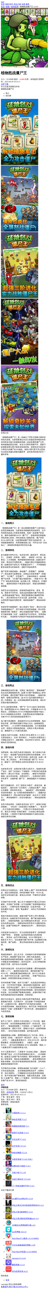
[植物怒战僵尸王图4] (19, 364)
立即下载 (4, 84)
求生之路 (17, 4)
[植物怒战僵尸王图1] (19, 164)
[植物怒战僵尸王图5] (19, 431)
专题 (23, 4)
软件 (11, 4)
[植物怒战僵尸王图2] (19, 231)
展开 (3, 1085)
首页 (3, 4)
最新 (27, 4)
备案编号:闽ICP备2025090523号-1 (14, 1287)
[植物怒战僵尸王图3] (19, 298)
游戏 (7, 4)
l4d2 (2, 2)
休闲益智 (14, 7)
